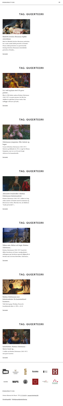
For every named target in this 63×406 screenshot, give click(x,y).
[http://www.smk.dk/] (6, 372)
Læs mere (5, 54)
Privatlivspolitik (7, 399)
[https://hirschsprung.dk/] (55, 372)
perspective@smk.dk (33, 395)
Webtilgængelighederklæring (19, 399)
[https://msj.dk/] (45, 372)
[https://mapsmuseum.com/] (16, 382)
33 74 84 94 (23, 395)
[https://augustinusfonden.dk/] (16, 372)
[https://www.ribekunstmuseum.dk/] (35, 382)
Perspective (9, 2)
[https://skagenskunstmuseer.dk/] (25, 372)
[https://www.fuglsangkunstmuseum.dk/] (55, 382)
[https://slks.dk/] (45, 382)
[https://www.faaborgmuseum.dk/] (25, 382)
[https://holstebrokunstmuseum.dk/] (6, 382)
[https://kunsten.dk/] (35, 372)
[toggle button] (59, 2)
